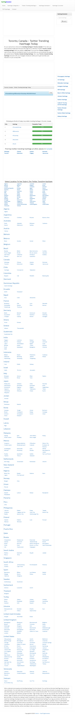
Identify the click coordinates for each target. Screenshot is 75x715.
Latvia (6, 423)
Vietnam (7, 678)
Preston (6, 631)
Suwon (31, 414)
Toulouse (19, 307)
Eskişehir (32, 601)
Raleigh (6, 660)
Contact (14, 9)
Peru (5, 502)
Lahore (19, 493)
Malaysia (7, 433)
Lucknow (19, 340)
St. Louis (44, 660)
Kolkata (19, 342)
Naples (44, 376)
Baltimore (45, 639)
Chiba (31, 384)
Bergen (6, 481)
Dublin (18, 364)
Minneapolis (33, 653)
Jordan (6, 396)
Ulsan (43, 414)
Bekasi (6, 355)
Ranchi (6, 342)
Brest (5, 241)
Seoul (5, 416)
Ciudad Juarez (8, 445)
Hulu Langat (33, 437)
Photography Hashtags (64, 76)
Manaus (6, 256)
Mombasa (6, 404)
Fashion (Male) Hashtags (64, 113)
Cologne (6, 316)
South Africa (8, 562)
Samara (6, 542)
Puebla (6, 454)
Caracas (6, 671)
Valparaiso (32, 270)
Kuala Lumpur (7, 437)
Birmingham (7, 622)
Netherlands (8, 459)
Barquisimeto (46, 673)
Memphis (32, 651)
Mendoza (6, 217)
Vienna (6, 231)
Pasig (31, 510)
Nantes (19, 305)
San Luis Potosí (46, 454)
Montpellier (7, 305)
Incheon (6, 414)
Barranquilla (45, 276)
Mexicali (6, 450)
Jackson (44, 648)
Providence (45, 658)
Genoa (19, 376)
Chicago (6, 643)
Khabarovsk (20, 540)
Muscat (6, 487)
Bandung (19, 357)
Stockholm (20, 582)
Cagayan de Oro (21, 512)
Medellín (32, 276)
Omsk (5, 545)
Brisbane (32, 223)
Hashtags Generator (44, 5)
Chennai (44, 347)
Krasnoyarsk (45, 540)
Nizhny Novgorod (34, 543)
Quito (5, 292)
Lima (5, 505)
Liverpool (19, 628)
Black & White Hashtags (64, 93)
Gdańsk (6, 520)
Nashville (44, 653)
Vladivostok (20, 547)
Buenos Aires (46, 217)
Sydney (32, 225)
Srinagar (32, 342)
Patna (44, 340)
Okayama (6, 393)
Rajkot (31, 344)
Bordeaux (6, 303)
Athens (6, 328)
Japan (6, 381)
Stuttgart (44, 316)
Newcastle (7, 629)
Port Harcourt (20, 475)
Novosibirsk (45, 543)
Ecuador (7, 289)
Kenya (6, 401)
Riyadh (31, 553)
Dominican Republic (11, 283)
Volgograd (32, 547)
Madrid (44, 572)
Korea (6, 407)
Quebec (32, 151)
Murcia (18, 574)
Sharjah (6, 617)
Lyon (31, 303)
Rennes (44, 305)
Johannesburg (20, 565)
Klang (43, 436)
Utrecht (44, 462)
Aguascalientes (21, 443)
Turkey (6, 597)
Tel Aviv (19, 370)
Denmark (7, 279)
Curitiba (44, 251)
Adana (18, 599)
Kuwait (6, 419)
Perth (5, 223)
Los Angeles (7, 651)
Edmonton (19, 153)
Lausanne (19, 588)
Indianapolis (33, 648)
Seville (44, 574)
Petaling (19, 437)
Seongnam (20, 414)
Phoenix (6, 658)
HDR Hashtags (61, 90)
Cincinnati (19, 643)
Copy (51, 92)
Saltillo (31, 454)
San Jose (6, 664)
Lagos (5, 475)
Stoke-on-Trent (34, 631)
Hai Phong (19, 681)
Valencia (6, 576)
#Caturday (15, 135)
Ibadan (19, 473)
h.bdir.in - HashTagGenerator (42, 713)
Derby (44, 624)
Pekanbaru (32, 355)
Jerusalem (32, 370)
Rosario (32, 217)
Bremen (19, 313)
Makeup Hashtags (62, 116)
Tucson (6, 666)
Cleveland (32, 643)
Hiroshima (19, 385)
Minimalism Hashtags (63, 83)
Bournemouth (33, 622)
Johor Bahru (33, 436)
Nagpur (6, 340)
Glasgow (19, 626)
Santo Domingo (8, 286)
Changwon (20, 412)
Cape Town (20, 566)
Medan (44, 357)
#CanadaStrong (17, 127)
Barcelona (7, 572)
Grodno (19, 241)
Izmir (18, 603)
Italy (5, 373)
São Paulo (7, 255)
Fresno (19, 646)
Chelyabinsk (7, 540)
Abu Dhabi (19, 617)
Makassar (6, 357)
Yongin (19, 410)
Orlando (32, 657)
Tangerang (32, 358)
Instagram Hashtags (63, 86)
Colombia (7, 273)
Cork (5, 364)
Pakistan (7, 490)
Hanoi (5, 681)
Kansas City (20, 650)
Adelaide (19, 223)
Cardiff (19, 624)
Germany (7, 310)
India (6, 337)
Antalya (44, 599)
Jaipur (5, 344)
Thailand (7, 591)
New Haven (7, 655)
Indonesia (7, 352)
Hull (31, 626)
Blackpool (19, 622)
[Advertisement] (28, 24)
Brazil (6, 248)
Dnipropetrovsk (8, 609)
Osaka (31, 391)
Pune (5, 347)
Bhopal (6, 345)
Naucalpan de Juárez (46, 451)
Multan (31, 493)
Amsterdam (20, 462)
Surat (43, 344)
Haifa (5, 370)
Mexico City (45, 443)
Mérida (44, 449)
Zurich (31, 588)
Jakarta (32, 357)
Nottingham (20, 629)
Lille (18, 303)
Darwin (6, 225)
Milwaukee (19, 653)
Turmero (32, 673)
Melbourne (20, 225)
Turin (31, 378)
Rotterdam (32, 462)
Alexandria (32, 298)
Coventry (32, 624)
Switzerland (8, 585)
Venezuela (8, 669)
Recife (18, 253)
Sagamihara (45, 387)
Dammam (19, 553)
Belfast (19, 633)
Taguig (44, 510)
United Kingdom (10, 620)
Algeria (6, 209)
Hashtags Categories (13, 5)
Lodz (31, 520)
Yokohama (7, 391)
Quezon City (20, 514)
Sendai (19, 389)
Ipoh (18, 436)
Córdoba (19, 217)
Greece (6, 325)
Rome (18, 378)
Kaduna (32, 473)
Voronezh (19, 542)
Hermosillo (20, 449)
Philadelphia (45, 657)
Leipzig (19, 316)
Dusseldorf (7, 315)
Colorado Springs (46, 643)
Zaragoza (19, 576)
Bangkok (6, 593)
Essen (18, 315)
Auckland (6, 467)
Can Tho (32, 681)
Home (3, 5)
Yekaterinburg (33, 542)
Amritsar (44, 342)
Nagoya (19, 387)
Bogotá (6, 276)
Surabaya (44, 355)
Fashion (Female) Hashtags (62, 109)
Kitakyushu (7, 384)
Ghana (6, 319)
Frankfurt (32, 315)
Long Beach (45, 650)
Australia (7, 220)
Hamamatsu (7, 385)
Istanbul (6, 603)
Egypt (6, 295)
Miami (5, 653)
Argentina (7, 215)
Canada (49, 149)
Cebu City (32, 512)
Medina (6, 553)
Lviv (5, 611)
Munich (31, 316)
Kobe (43, 385)
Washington (33, 666)
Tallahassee (33, 664)
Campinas (19, 255)
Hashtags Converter (58, 5)
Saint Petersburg (46, 545)
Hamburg (44, 315)
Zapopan (32, 456)
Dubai (31, 617)
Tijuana (6, 456)
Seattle (19, 664)
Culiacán (32, 445)
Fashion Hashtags (62, 99)
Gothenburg (7, 582)
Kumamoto (7, 387)
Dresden (44, 313)
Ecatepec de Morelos (45, 446)
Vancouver (45, 153)
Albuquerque (7, 639)
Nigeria (6, 470)
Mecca (6, 555)
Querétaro (19, 454)
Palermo (6, 378)
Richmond (19, 660)
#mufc (14, 144)
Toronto (6, 153)
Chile (6, 267)
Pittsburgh (19, 658)
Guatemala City (8, 334)
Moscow (19, 543)
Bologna (6, 376)
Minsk (43, 241)
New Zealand (9, 465)
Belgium (7, 244)
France (6, 301)
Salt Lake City (7, 662)
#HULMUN (15, 140)
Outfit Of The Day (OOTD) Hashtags (62, 104)
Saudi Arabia (9, 550)
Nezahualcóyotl (21, 445)
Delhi (5, 349)
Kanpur (31, 340)
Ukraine (7, 606)
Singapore (7, 558)
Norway (7, 478)
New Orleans (20, 655)
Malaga (6, 574)
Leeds (44, 626)
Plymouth (32, 629)
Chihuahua (32, 443)
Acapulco (6, 443)
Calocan (6, 510)
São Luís (19, 256)
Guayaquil (19, 292)
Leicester (6, 628)
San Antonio (20, 662)
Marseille (44, 303)
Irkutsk (44, 542)
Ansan (31, 410)
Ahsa (18, 555)
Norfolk (44, 655)
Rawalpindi (45, 493)
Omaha (19, 657)
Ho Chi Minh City (8, 683)
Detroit (44, 644)
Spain (6, 569)
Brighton (44, 622)
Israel (6, 367)
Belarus (7, 238)
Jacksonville (7, 650)
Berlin (5, 313)
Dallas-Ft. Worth (21, 644)
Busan (6, 412)
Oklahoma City (8, 657)
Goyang (6, 410)
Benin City (7, 473)
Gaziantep (45, 601)
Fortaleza (32, 255)
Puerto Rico (8, 529)
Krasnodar (32, 540)
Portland (32, 658)
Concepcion (20, 270)
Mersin (6, 599)
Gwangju (44, 412)
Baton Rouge (7, 641)
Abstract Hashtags (62, 96)
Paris (31, 305)
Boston (32, 641)
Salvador (44, 253)
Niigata (31, 387)
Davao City (45, 512)
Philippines (8, 508)
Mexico (6, 440)
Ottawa (19, 151)
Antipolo (6, 512)
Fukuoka (44, 384)
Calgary (32, 153)
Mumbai (44, 345)
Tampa (44, 664)
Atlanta (19, 639)
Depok (18, 355)
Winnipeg (6, 151)
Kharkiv (32, 609)
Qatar (6, 533)
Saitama (19, 384)
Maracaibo (19, 671)
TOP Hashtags (6, 9)
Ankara (31, 599)
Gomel (31, 241)
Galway (32, 364)
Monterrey (19, 450)
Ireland (6, 361)
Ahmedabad (20, 344)
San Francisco (46, 662)
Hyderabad (20, 347)
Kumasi (19, 322)
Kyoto (44, 391)
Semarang (19, 358)
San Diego (32, 662)
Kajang (6, 436)
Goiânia (44, 255)
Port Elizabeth (33, 565)
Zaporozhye (33, 611)
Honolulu (6, 648)
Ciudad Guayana (21, 673)
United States (9, 636)
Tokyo (44, 389)
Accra (5, 322)
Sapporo (6, 389)
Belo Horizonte (34, 251)
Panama (7, 498)
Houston (19, 648)
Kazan (5, 543)
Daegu (31, 412)
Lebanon (7, 429)
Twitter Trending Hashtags (29, 5)
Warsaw (6, 522)
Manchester (33, 628)
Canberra (44, 223)
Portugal (7, 525)
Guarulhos (32, 256)
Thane (31, 345)
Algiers (6, 212)
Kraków (19, 520)
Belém (18, 251)
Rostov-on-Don (34, 545)
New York (32, 655)
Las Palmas (33, 572)
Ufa (5, 547)
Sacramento (33, 660)
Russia (6, 537)
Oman (6, 484)
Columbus (7, 644)
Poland (6, 517)
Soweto (6, 566)
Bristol (6, 624)
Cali (18, 276)
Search (64, 21)
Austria (6, 228)
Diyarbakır (19, 601)
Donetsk (19, 609)
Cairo (18, 298)
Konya (44, 603)
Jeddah (44, 553)
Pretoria (44, 565)
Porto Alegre (7, 253)
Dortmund (32, 313)
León (31, 449)
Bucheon (44, 410)
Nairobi (19, 404)
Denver (31, 644)
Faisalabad (7, 494)
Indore (18, 345)
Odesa (18, 611)
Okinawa (19, 391)
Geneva (6, 588)
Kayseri (32, 603)
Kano (43, 473)
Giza (5, 298)
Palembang (7, 358)
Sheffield (19, 631)
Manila (6, 514)
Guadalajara (7, 449)
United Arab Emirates (12, 614)
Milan (31, 376)
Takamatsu (33, 389)
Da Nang (44, 681)
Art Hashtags (61, 80)
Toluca (19, 456)
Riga (5, 426)
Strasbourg (7, 307)
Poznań (44, 520)
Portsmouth (45, 629)
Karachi (6, 493)
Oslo (18, 481)
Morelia (32, 450)
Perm (18, 545)
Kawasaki (32, 385)
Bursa (5, 601)
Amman (6, 398)
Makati (18, 510)
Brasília (6, 251)
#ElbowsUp (16, 131)
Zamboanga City (34, 514)
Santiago (6, 270)
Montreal (44, 151)
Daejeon (19, 416)
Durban (6, 565)
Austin (31, 639)
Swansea (44, 631)
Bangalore (32, 347)
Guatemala (8, 331)
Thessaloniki (20, 328)
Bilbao (18, 572)
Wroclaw (19, 522)
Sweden (7, 579)
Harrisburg (45, 646)
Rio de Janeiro (33, 253)
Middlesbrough (46, 628)
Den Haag (6, 462)
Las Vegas (32, 650)
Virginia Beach (20, 666)
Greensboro (33, 646)
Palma (31, 574)
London (6, 633)
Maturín (6, 675)
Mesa (43, 651)
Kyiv (43, 609)
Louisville (19, 651)
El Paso (6, 646)
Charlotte (44, 641)
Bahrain (7, 234)
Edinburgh (7, 626)
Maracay (32, 671)
